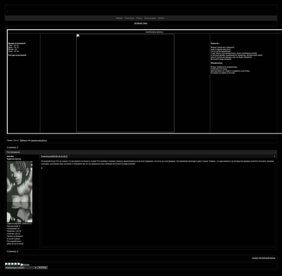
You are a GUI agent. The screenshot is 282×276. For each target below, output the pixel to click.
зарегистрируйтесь (39, 140)
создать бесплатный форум (263, 258)
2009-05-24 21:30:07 (59, 156)
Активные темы (140, 23)
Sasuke (10, 156)
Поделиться (46, 156)
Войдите (23, 140)
